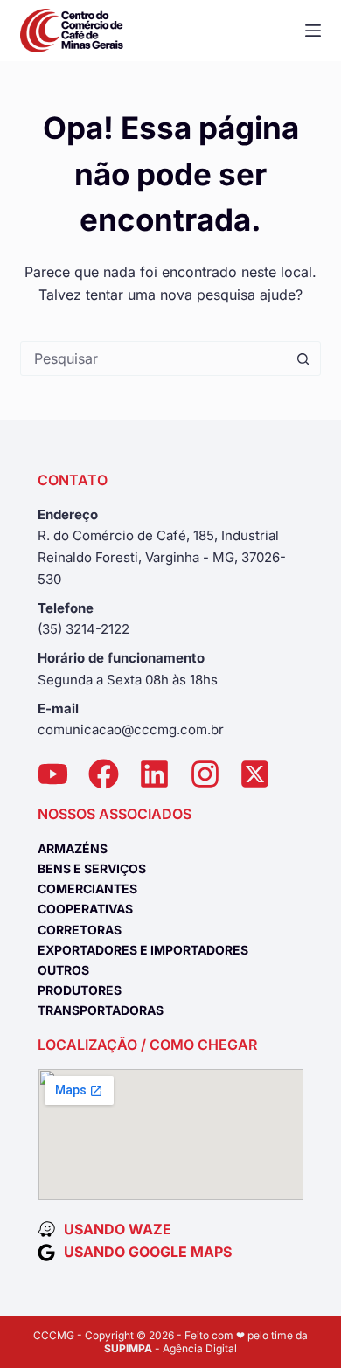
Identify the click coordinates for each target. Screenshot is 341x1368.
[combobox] (153, 358)
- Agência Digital (170, 1348)
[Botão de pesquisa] (303, 358)
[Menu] (313, 30)
